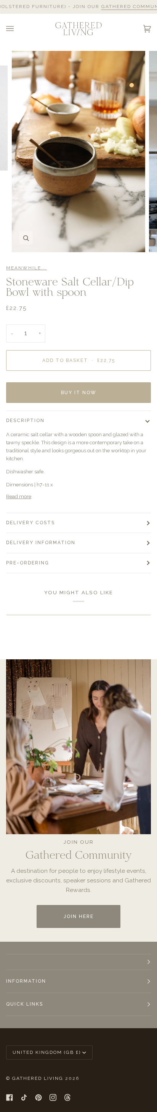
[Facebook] (9, 1097)
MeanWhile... (26, 268)
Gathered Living (37, 1078)
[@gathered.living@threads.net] (67, 1097)
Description (25, 420)
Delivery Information (40, 542)
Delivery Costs (30, 522)
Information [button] (26, 981)
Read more (18, 496)
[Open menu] (17, 29)
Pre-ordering (27, 563)
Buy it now (78, 392)
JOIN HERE (79, 916)
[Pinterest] (38, 1097)
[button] (78, 962)
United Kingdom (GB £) (47, 1052)
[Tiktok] (24, 1097)
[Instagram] (53, 1097)
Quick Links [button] (24, 1004)
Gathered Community (121, 6)
